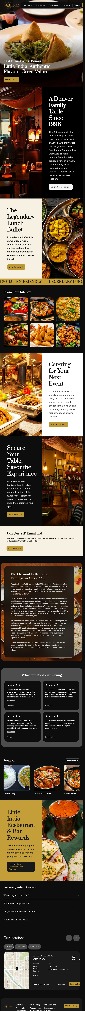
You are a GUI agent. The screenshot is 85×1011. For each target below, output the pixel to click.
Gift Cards (27, 5)
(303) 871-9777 (53, 967)
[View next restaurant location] (76, 938)
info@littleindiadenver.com (58, 969)
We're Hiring (40, 5)
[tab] (9, 946)
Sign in (77, 5)
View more (11, 700)
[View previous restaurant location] (69, 938)
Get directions (76, 958)
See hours (61, 984)
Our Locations (54, 5)
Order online (75, 984)
